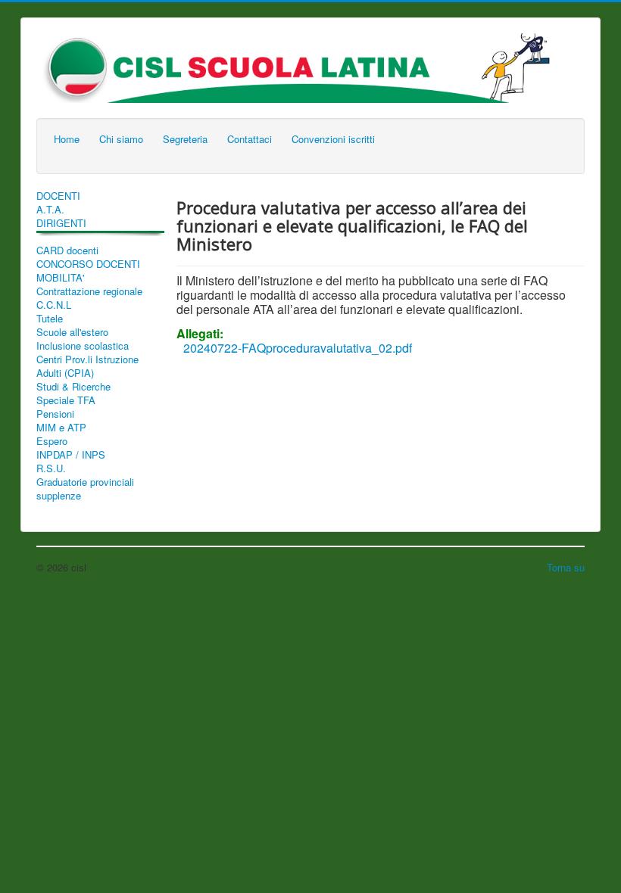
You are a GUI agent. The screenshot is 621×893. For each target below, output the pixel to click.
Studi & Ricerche (73, 387)
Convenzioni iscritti (333, 139)
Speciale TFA (65, 400)
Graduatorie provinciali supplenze (85, 489)
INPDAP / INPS (70, 455)
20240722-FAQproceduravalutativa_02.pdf (297, 347)
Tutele (49, 318)
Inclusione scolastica (82, 346)
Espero (51, 441)
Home (67, 139)
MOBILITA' (60, 278)
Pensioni (55, 414)
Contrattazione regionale (89, 291)
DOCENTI (58, 196)
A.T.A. (50, 209)
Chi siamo (121, 139)
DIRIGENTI (61, 223)
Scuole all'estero (72, 332)
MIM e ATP (61, 427)
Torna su (566, 567)
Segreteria (185, 139)
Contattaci (249, 139)
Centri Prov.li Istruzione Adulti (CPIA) (87, 366)
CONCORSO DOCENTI (88, 264)
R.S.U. (51, 468)
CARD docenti (67, 250)
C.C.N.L (53, 305)
